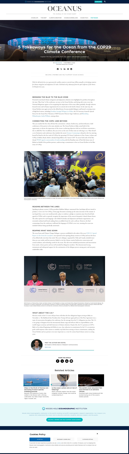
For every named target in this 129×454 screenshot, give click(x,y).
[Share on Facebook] (57, 69)
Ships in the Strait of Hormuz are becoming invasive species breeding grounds (36, 389)
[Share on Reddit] (71, 69)
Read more (48, 347)
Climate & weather (64, 41)
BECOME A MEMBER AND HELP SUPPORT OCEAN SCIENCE (64, 75)
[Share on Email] (68, 69)
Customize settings (87, 439)
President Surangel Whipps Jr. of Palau (62, 111)
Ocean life (34, 18)
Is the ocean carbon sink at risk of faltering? (64, 389)
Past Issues (94, 18)
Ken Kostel (58, 63)
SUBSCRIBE (98, 1)
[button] (97, 433)
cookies (59, 443)
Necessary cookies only (63, 439)
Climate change (57, 384)
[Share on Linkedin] (64, 69)
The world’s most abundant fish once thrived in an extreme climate (90, 389)
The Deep (44, 18)
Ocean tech (84, 18)
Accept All (40, 439)
